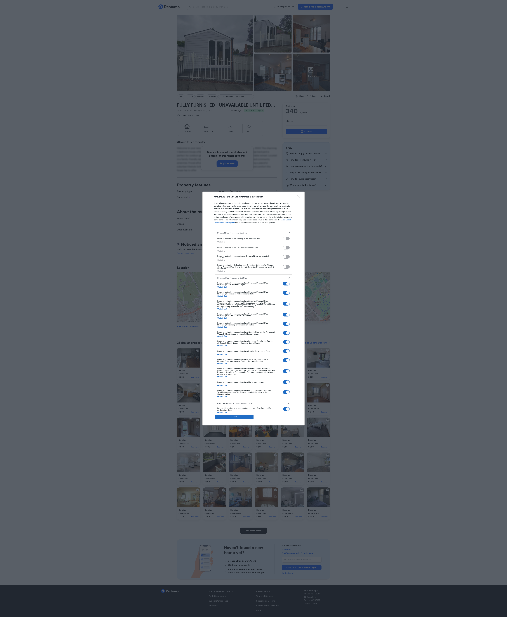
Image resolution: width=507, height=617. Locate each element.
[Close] (299, 196)
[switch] (286, 238)
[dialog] (253, 308)
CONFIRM (234, 417)
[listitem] (253, 232)
